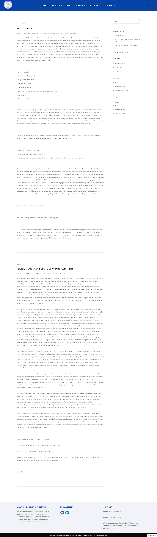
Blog (68, 5)
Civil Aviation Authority (56, 33)
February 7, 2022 (21, 24)
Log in (117, 102)
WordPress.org (120, 113)
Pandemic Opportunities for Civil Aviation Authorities (45, 269)
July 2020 (118, 67)
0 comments (36, 33)
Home (45, 5)
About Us (57, 5)
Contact (110, 5)
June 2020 (118, 71)
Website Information (121, 90)
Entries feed (119, 106)
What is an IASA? (25, 28)
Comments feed (120, 109)
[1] (43, 300)
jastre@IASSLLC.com (117, 517)
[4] (56, 357)
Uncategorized (70, 33)
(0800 (130, 526)
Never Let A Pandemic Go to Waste (125, 45)
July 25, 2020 (20, 264)
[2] (48, 300)
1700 (137, 526)
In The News (95, 5)
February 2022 (120, 63)
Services (80, 5)
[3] (53, 300)
